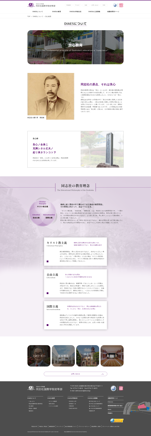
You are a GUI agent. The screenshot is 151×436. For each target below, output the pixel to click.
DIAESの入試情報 (94, 11)
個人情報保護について (71, 426)
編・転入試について (94, 406)
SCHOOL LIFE (72, 401)
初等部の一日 (72, 403)
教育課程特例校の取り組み (115, 405)
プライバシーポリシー (84, 426)
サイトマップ (60, 426)
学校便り (110, 413)
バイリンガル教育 (53, 406)
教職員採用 (52, 426)
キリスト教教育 (53, 401)
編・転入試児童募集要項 (95, 408)
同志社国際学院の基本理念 (36, 403)
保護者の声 (92, 410)
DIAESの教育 (56, 11)
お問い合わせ (94, 5)
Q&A (86, 5)
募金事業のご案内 (96, 426)
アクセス (77, 5)
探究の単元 (52, 403)
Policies (110, 402)
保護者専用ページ (113, 11)
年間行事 (71, 406)
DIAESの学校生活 (75, 11)
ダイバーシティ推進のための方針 (111, 426)
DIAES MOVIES (73, 408)
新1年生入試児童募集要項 (95, 403)
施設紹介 (31, 410)
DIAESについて (38, 11)
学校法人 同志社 (43, 426)
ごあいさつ (32, 401)
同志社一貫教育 (33, 408)
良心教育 (31, 406)
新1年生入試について (94, 401)
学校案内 (68, 5)
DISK (104, 5)
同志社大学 (34, 426)
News (109, 409)
